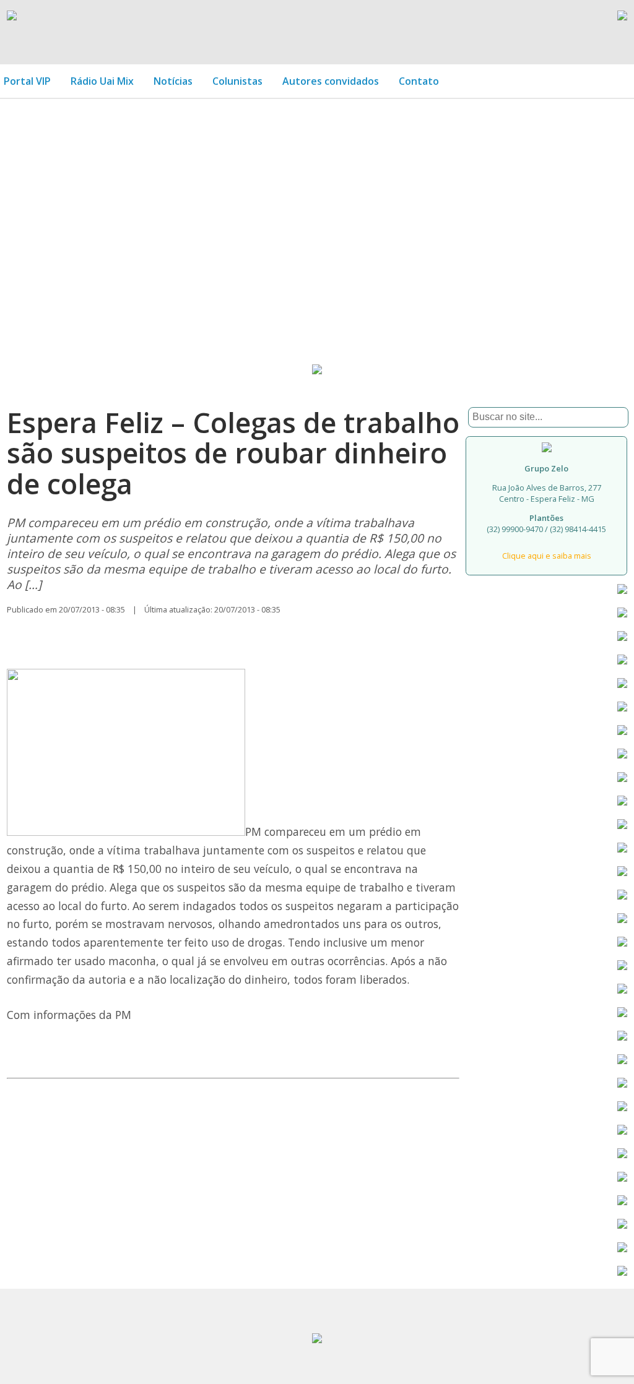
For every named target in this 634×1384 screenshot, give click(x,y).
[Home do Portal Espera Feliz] (12, 17)
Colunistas (237, 81)
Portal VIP (27, 81)
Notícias (173, 81)
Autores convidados (330, 81)
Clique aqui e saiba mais (546, 555)
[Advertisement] (317, 211)
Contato (419, 81)
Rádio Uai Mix (102, 81)
